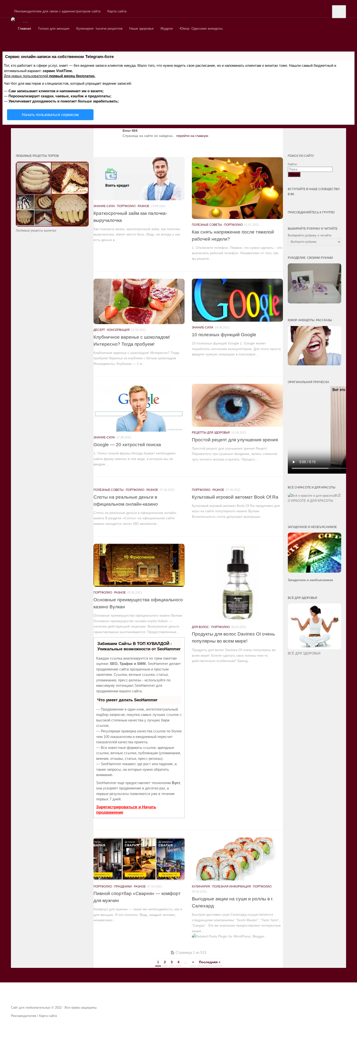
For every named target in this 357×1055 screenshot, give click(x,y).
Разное (143, 206)
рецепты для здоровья (211, 432)
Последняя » (210, 962)
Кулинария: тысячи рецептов (99, 28)
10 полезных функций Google (224, 334)
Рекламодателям (23, 1016)
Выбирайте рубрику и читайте (310, 235)
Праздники (123, 886)
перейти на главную (192, 136)
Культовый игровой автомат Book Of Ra (235, 497)
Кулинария (201, 886)
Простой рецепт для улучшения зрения (235, 439)
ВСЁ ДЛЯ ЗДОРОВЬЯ (304, 653)
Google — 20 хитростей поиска (127, 444)
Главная (24, 28)
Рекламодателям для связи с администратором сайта (57, 11)
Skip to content (11, 2)
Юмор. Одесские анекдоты (201, 28)
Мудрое (167, 28)
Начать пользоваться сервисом (50, 115)
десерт (99, 330)
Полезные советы (207, 224)
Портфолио (126, 206)
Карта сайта (117, 11)
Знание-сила (104, 206)
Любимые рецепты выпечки (36, 230)
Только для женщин (53, 28)
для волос (200, 627)
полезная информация (231, 886)
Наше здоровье (141, 28)
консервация (118, 330)
